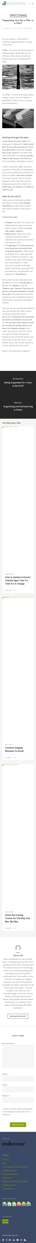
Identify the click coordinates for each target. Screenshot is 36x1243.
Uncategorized (8, 1188)
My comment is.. (9, 1043)
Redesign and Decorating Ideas (15, 1181)
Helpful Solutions (11, 429)
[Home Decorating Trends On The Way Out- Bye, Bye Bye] (18, 847)
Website (5, 1096)
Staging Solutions (9, 1185)
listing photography (10, 1174)
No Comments (28, 28)
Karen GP (8, 28)
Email (5, 1085)
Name (5, 1074)
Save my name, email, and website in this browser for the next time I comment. (17, 1112)
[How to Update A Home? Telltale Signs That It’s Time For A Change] (18, 509)
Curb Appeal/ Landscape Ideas (14, 1167)
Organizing (22, 15)
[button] (33, 3)
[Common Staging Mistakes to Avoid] (18, 678)
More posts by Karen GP (18, 1016)
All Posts (13, 15)
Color (4, 1163)
